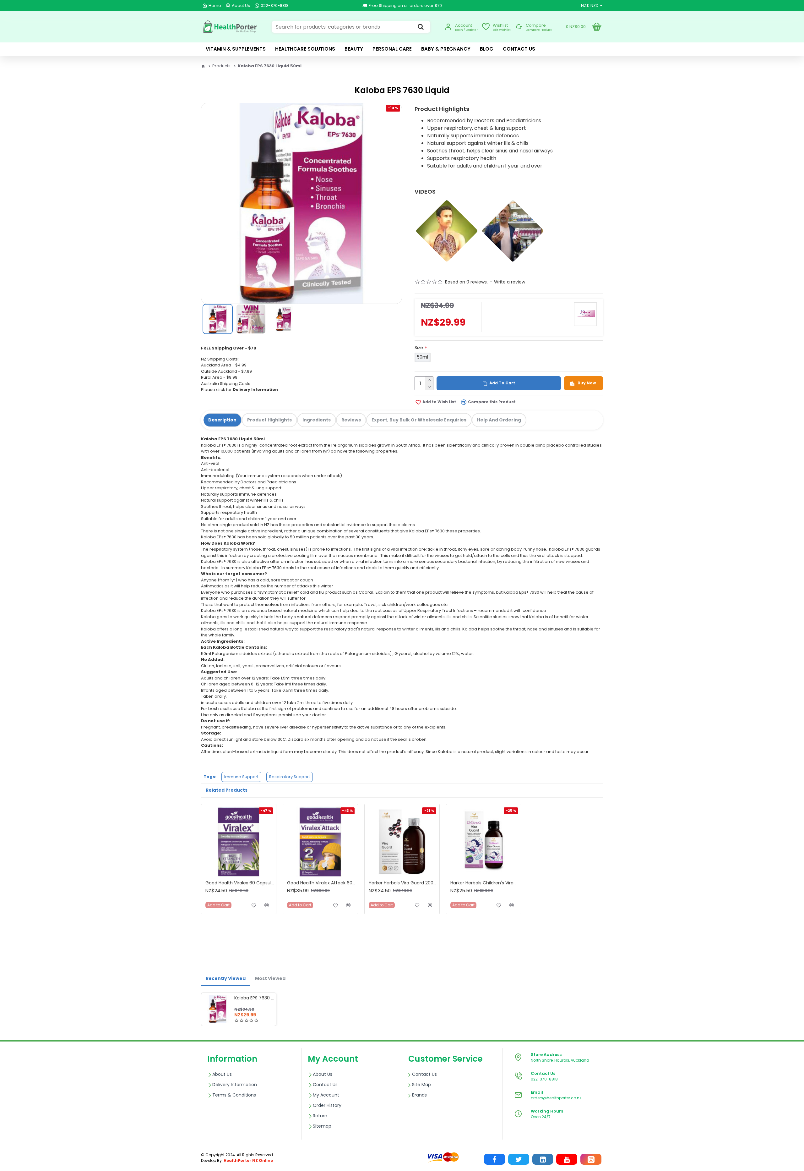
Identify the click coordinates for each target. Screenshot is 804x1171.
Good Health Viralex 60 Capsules (239, 883)
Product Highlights (269, 420)
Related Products (226, 790)
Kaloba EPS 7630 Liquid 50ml (254, 998)
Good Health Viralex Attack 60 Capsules (321, 883)
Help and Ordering (499, 420)
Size (419, 347)
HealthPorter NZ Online (248, 1160)
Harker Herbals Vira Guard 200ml (403, 883)
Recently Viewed (226, 978)
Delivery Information (255, 389)
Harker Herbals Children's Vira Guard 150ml (484, 883)
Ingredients (316, 420)
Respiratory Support (289, 777)
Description (222, 420)
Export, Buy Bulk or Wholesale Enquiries (419, 420)
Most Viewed (270, 978)
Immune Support (241, 777)
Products (221, 66)
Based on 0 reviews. (466, 282)
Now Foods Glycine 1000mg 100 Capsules (63, 1152)
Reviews (351, 420)
